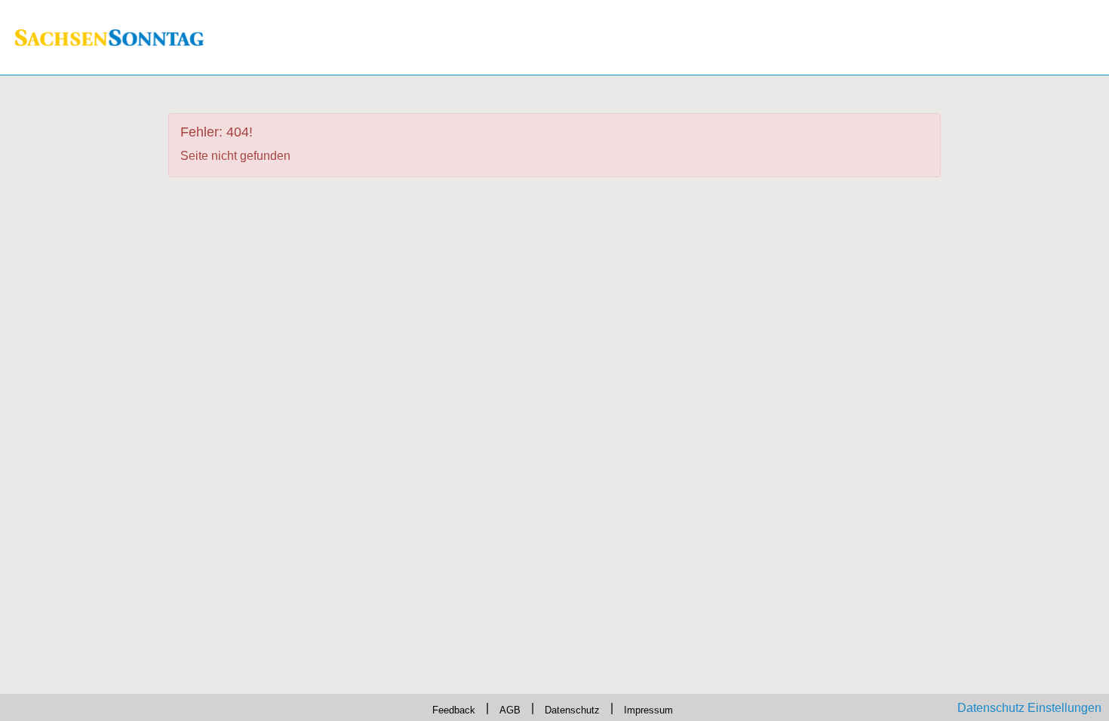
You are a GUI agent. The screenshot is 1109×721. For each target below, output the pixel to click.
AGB (505, 707)
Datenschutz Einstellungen (1029, 707)
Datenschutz (575, 707)
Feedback (441, 707)
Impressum (662, 707)
